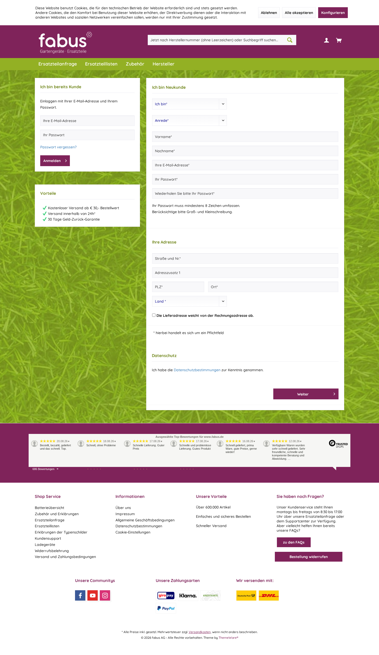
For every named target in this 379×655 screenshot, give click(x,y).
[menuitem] (338, 40)
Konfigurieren (333, 12)
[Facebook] (80, 595)
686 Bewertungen (43, 469)
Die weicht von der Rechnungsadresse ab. (205, 315)
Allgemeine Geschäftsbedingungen (145, 520)
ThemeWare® (228, 638)
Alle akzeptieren (299, 12)
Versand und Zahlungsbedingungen (65, 556)
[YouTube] (92, 595)
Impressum (125, 514)
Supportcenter (297, 521)
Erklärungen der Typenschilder (61, 532)
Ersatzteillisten (47, 526)
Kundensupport (48, 538)
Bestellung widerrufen (309, 556)
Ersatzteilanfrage (49, 520)
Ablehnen (269, 12)
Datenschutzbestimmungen (197, 370)
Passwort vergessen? (58, 147)
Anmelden (52, 160)
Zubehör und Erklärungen (57, 514)
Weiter (302, 394)
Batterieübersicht (49, 507)
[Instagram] (105, 595)
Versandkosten (200, 632)
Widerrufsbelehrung (52, 550)
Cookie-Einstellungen (133, 532)
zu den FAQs (293, 542)
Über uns (123, 507)
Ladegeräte (45, 544)
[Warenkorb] (338, 40)
